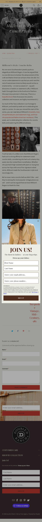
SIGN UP (21, 298)
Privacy (5, 293)
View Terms (34, 292)
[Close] (38, 221)
